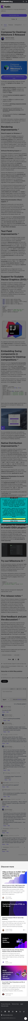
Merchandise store (7, 1015)
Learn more (16, 506)
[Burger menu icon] (26, 1)
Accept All (14, 518)
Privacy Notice (20, 511)
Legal (21, 1004)
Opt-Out (13, 516)
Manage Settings (14, 521)
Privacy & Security (5, 1004)
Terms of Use (7, 513)
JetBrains (11, 1018)
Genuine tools (4, 1006)
